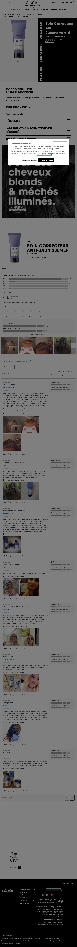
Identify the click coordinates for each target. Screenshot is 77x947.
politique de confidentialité (44, 155)
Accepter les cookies (46, 160)
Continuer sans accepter (60, 141)
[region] (38, 152)
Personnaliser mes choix (29, 160)
